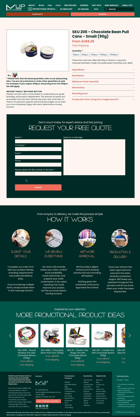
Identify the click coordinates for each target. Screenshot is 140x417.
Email (17, 153)
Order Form (100, 389)
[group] (70, 345)
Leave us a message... (73, 137)
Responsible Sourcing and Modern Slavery (101, 396)
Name (17, 137)
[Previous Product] (10, 335)
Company (19, 145)
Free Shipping (80, 45)
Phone (18, 161)
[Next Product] (130, 335)
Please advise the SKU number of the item (34, 170)
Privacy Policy (101, 391)
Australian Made (70, 384)
